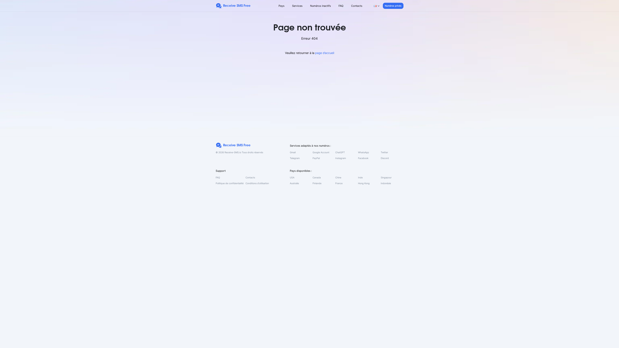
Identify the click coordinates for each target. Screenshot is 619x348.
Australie (294, 183)
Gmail (293, 152)
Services (297, 5)
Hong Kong (364, 183)
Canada (317, 177)
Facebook (363, 158)
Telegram (295, 158)
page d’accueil (324, 53)
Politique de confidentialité (230, 183)
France (339, 183)
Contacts (356, 5)
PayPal (316, 158)
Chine (338, 177)
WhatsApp (363, 152)
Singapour (386, 177)
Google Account (321, 152)
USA (292, 177)
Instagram (340, 158)
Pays (281, 5)
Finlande (317, 183)
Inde (360, 177)
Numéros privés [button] (393, 5)
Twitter (384, 152)
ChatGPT (340, 152)
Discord (385, 158)
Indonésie (386, 183)
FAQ (341, 5)
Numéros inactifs (320, 5)
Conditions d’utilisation (257, 183)
